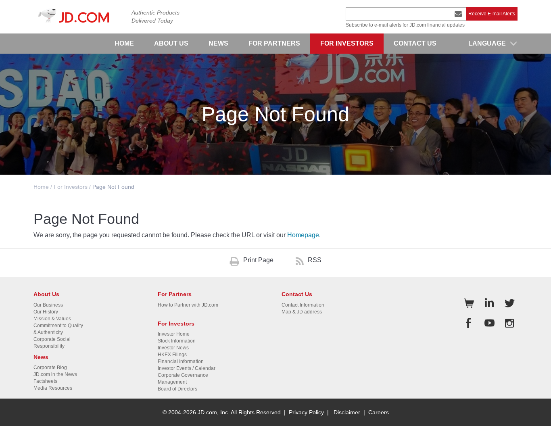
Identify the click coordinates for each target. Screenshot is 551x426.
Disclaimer (347, 412)
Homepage (303, 235)
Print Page (258, 260)
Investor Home (174, 334)
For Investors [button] (347, 43)
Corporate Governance (183, 375)
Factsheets (45, 381)
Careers (378, 412)
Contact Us (415, 43)
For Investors (71, 187)
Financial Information (181, 361)
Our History (45, 312)
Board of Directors (177, 389)
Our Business (48, 305)
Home (124, 43)
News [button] (218, 43)
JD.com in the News (55, 374)
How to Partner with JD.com (188, 305)
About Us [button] (171, 43)
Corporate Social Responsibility (52, 342)
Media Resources (52, 388)
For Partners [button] (274, 43)
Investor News (173, 348)
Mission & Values (52, 319)
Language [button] (487, 43)
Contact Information (303, 305)
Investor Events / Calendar (186, 368)
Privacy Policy (306, 412)
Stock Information (177, 341)
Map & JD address (302, 312)
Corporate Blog (50, 367)
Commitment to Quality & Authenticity (58, 329)
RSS (314, 260)
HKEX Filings (172, 354)
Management (172, 382)
